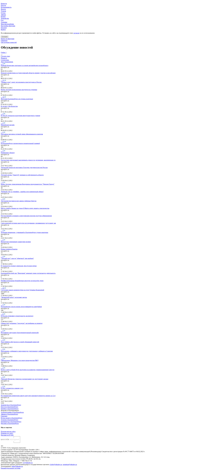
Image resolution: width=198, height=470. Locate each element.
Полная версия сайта (8, 431)
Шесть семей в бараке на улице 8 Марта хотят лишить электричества (25, 208)
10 (3, 97)
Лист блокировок (7, 62)
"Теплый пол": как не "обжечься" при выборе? (17, 258)
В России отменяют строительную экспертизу (17, 316)
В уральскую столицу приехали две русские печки (19, 266)
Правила (4, 58)
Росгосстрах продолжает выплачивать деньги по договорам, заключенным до (28, 160)
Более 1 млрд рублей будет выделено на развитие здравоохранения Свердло (27, 370)
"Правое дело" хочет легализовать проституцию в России (21, 82)
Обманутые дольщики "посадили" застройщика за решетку (22, 323)
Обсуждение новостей (9, 42)
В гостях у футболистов (9, 106)
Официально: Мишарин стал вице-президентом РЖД (19, 360)
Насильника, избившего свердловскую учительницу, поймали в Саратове (27, 351)
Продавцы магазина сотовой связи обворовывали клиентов (22, 134)
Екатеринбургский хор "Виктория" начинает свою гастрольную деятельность (28, 273)
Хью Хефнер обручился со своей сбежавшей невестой (20, 342)
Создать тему (5, 56)
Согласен (5, 37)
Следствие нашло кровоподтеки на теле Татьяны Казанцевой (22, 290)
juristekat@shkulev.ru (70, 464)
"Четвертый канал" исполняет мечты (14, 297)
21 (3, 80)
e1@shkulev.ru (28, 463)
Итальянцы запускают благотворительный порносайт (20, 332)
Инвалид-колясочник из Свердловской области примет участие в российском (28, 73)
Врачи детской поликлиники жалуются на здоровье (19, 89)
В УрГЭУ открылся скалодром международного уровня (20, 115)
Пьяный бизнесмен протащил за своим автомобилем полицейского (24, 65)
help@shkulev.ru (17, 466)
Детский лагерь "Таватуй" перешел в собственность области (22, 175)
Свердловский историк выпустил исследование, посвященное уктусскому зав (28, 223)
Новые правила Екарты (9, 249)
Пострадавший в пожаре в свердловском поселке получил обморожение (26, 216)
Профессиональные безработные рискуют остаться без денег (22, 281)
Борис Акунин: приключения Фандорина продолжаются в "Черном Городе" (27, 184)
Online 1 (3, 52)
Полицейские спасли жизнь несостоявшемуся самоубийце (21, 306)
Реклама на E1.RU (7, 435)
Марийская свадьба (7, 125)
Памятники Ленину (8, 153)
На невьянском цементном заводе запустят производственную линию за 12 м (28, 396)
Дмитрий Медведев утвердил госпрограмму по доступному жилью (24, 379)
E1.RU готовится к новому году (12, 388)
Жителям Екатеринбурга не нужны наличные (17, 99)
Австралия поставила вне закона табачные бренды (18, 201)
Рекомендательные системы (10, 468)
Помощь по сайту (7, 433)
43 (3, 288)
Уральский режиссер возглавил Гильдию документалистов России (24, 167)
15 (3, 141)
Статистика (5, 60)
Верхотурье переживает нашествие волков (16, 242)
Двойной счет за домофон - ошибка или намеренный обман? (22, 191)
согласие (76, 33)
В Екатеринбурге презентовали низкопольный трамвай (20, 143)
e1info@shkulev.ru (56, 464)
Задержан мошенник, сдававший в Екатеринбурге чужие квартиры (24, 232)
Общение (4, 40)
